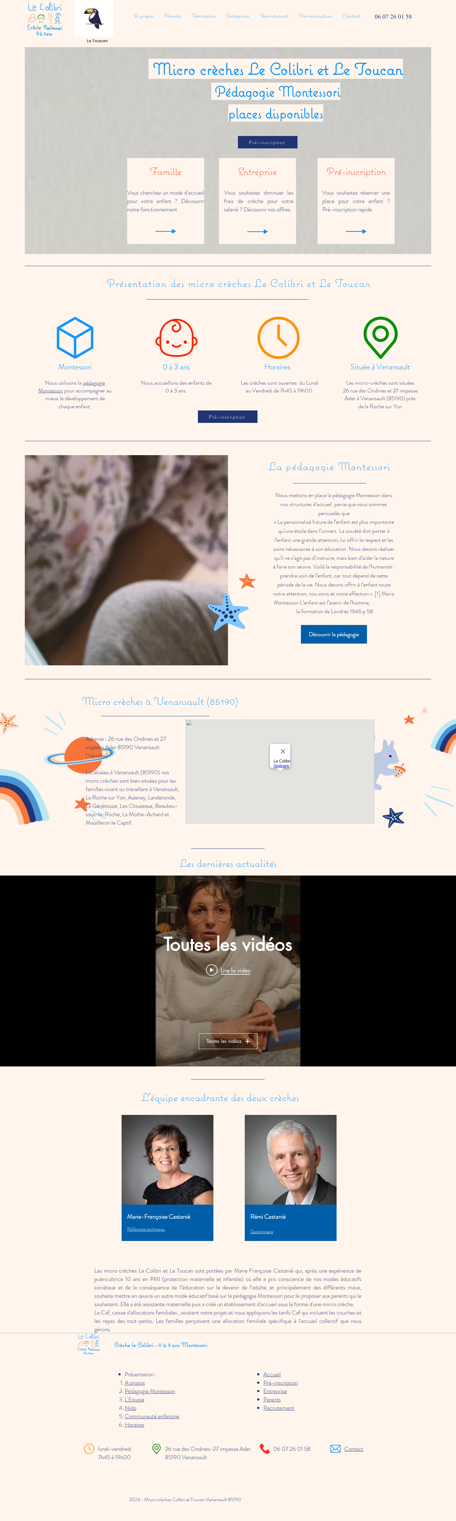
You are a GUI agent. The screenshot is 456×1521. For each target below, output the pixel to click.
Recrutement (278, 1408)
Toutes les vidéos (224, 1041)
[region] (168, 1186)
